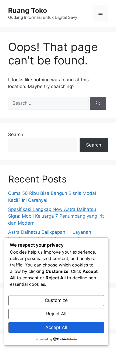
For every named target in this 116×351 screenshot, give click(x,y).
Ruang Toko (27, 10)
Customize (56, 300)
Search (15, 134)
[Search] (98, 103)
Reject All (56, 313)
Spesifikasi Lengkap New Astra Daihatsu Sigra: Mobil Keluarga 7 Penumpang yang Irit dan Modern (56, 216)
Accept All (56, 327)
